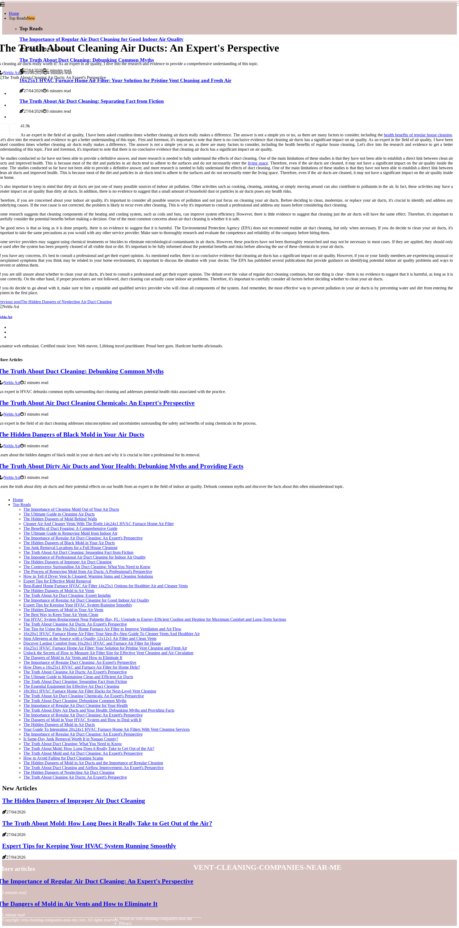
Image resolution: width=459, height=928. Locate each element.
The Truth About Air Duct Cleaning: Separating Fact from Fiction (78, 552)
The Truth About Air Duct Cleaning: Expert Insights (67, 595)
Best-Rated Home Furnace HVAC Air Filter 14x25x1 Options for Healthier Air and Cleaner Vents (105, 586)
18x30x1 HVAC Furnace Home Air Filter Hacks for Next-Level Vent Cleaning (89, 691)
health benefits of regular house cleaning (418, 135)
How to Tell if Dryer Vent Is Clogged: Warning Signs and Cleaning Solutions (88, 576)
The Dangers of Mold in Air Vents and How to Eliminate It (72, 657)
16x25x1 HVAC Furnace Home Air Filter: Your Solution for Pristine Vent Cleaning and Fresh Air (105, 648)
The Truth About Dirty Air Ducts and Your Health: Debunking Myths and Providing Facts (98, 710)
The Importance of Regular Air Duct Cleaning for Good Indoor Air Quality (86, 600)
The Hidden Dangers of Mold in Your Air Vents (63, 610)
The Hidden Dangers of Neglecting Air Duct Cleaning (68, 772)
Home (14, 13)
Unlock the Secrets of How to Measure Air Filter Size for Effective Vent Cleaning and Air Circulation (108, 653)
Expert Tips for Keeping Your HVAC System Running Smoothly (77, 605)
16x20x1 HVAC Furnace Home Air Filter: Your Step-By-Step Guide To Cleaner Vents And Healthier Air (111, 633)
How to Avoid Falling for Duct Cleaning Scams (63, 758)
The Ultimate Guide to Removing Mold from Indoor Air (70, 533)
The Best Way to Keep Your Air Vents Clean (60, 614)
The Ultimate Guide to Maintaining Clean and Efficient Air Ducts (78, 676)
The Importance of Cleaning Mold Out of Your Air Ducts (71, 509)
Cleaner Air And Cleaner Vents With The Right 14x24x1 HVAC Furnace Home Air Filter (98, 523)
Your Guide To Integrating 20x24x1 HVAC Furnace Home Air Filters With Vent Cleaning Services (106, 729)
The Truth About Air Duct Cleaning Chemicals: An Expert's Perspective (83, 696)
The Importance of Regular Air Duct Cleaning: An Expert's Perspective (83, 538)
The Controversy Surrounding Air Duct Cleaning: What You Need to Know (87, 566)
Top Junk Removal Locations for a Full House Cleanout (70, 547)
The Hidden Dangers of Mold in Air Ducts (59, 724)
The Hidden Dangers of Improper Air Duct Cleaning (67, 562)
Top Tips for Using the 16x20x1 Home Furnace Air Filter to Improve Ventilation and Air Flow (102, 629)
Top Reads (22, 504)
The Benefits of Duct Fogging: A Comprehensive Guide (70, 528)
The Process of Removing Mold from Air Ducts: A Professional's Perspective (87, 571)
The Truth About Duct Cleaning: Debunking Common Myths (74, 700)
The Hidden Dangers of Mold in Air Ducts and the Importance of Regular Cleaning (93, 763)
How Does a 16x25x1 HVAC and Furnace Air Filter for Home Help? (81, 667)
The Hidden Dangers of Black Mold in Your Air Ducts (69, 543)
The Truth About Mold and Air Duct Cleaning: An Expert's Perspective (83, 753)
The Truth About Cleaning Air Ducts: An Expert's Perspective (75, 624)
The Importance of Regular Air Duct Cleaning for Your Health (75, 705)
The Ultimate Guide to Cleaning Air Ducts (59, 514)
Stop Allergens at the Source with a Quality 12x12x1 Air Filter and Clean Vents (89, 638)
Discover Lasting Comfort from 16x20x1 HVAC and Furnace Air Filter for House (92, 643)
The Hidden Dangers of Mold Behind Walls (60, 519)
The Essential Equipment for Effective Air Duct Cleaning (71, 686)
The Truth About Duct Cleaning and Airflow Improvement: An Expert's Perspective (93, 767)
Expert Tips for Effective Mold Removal (57, 581)
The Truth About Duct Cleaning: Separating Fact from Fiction (75, 681)
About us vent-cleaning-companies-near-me (155, 918)
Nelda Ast (11, 72)
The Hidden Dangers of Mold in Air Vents (58, 590)
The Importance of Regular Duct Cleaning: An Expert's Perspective (79, 662)
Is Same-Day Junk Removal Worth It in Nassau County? (70, 739)
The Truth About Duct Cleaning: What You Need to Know (72, 743)
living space (258, 163)
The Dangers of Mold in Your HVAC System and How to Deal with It (82, 720)
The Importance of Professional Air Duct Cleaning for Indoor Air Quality (84, 557)
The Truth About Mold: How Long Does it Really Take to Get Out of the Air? (88, 748)
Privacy (125, 923)
